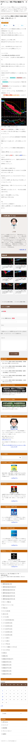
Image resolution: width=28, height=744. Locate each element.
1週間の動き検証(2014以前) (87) (9, 586)
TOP (10, 573)
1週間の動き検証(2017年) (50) (8, 592)
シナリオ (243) (5, 616)
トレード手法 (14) (6, 643)
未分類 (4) (4, 652)
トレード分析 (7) (5, 637)
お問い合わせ (5, 722)
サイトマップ (5, 725)
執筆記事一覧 (23, 249)
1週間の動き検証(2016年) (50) (8, 589)
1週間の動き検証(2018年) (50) (8, 595)
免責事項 (4, 734)
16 (2, 696)
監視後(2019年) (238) (6, 673)
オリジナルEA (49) (6, 610)
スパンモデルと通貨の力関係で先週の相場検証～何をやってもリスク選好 (8, 301)
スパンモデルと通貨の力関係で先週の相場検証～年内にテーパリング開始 (20, 267)
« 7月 (2, 705)
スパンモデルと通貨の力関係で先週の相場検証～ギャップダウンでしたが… (20, 292)
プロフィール (14, 429)
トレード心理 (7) (5, 640)
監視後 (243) (5, 655)
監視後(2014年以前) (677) (7, 658)
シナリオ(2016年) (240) (7, 625)
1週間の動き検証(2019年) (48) (8, 598)
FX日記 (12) (4, 607)
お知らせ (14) (5, 613)
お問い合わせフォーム (6, 439)
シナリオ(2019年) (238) (7, 634)
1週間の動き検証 (5, 22)
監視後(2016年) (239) (6, 664)
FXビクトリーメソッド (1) (7, 604)
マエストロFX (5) (6, 649)
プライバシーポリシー (7, 730)
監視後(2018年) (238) (6, 670)
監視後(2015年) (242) (6, 661)
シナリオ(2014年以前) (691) (8, 619)
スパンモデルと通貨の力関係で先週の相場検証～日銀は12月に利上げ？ (7, 292)
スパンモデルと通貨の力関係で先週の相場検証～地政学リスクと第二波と (21, 301)
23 (2, 699)
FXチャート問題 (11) (6, 601)
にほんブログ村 (14, 446)
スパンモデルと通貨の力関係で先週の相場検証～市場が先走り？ (7, 267)
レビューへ (15, 478)
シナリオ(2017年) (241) (7, 628)
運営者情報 (4, 727)
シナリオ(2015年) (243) (7, 622)
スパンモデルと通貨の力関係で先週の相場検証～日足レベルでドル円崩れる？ (7, 279)
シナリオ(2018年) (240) (7, 631)
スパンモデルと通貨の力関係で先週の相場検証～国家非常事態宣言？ (20, 279)
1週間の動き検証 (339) (7, 583)
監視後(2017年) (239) (6, 667)
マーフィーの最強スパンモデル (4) (9, 646)
